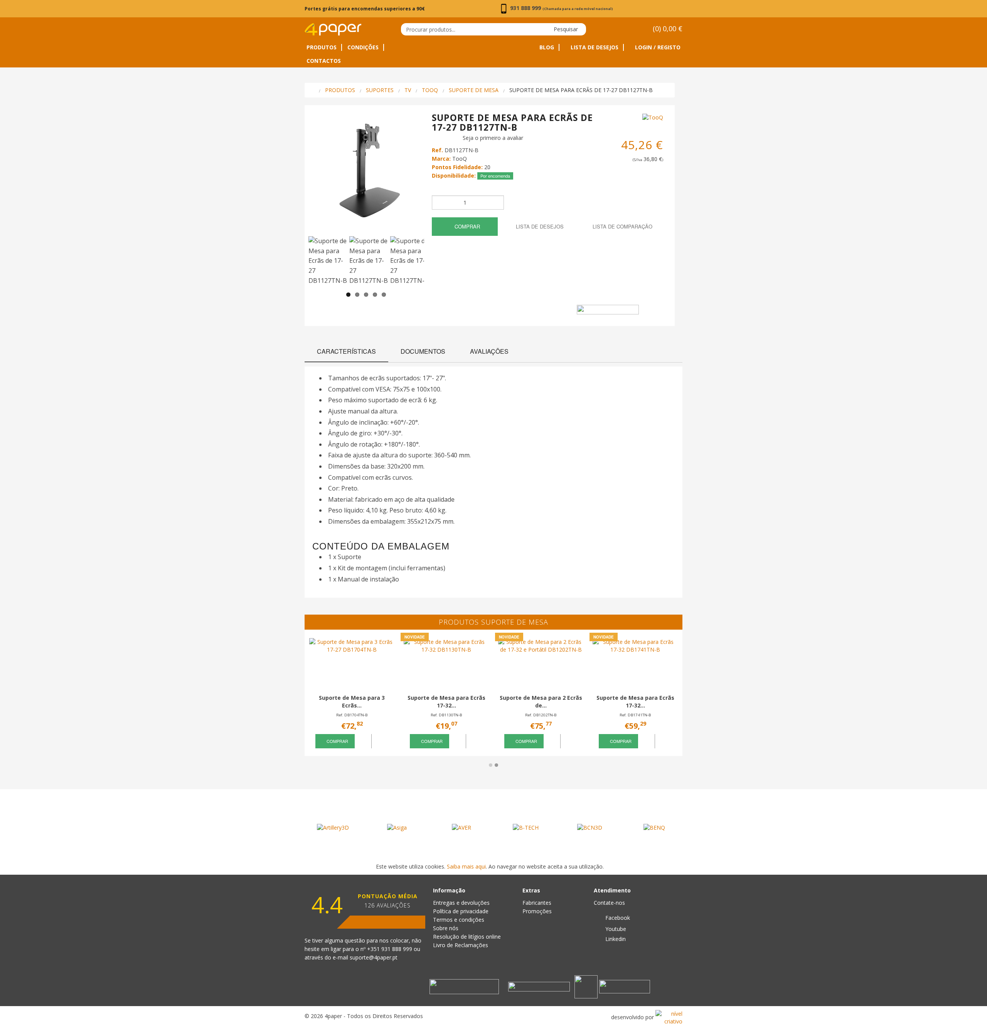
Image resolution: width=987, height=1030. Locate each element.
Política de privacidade (460, 911)
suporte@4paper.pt (373, 957)
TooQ (430, 90)
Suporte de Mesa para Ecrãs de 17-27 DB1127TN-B (581, 90)
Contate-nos (609, 902)
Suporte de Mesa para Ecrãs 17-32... (446, 701)
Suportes (380, 90)
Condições (363, 47)
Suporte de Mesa (474, 90)
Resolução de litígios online (467, 936)
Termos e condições (458, 919)
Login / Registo (656, 47)
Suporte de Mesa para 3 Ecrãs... (352, 701)
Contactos (324, 60)
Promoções (537, 911)
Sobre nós (445, 928)
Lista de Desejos (593, 47)
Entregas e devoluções (461, 902)
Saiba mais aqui (466, 866)
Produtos (322, 47)
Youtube (615, 929)
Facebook (617, 917)
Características (346, 351)
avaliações (489, 351)
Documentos (423, 351)
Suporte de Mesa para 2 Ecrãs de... (541, 701)
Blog (546, 47)
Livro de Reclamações (460, 945)
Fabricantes (536, 902)
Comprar (466, 226)
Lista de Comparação (621, 226)
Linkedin (615, 939)
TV (407, 90)
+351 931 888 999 (390, 949)
